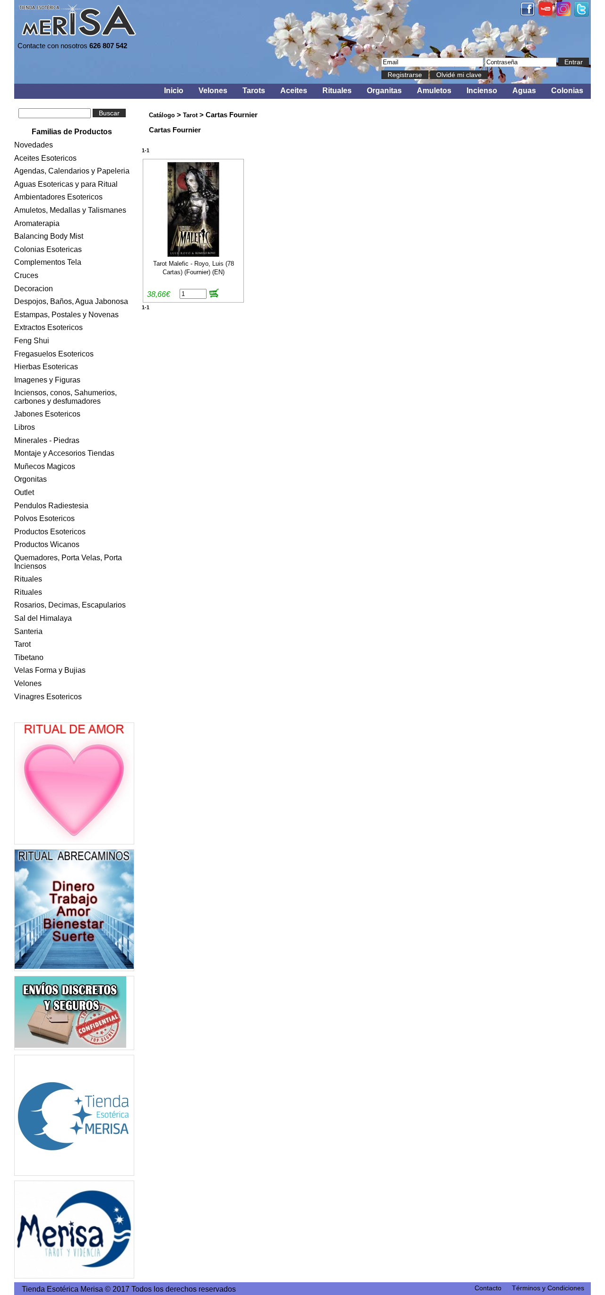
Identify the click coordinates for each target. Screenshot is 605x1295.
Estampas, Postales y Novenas (66, 315)
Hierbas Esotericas (46, 367)
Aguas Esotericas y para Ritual (66, 184)
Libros (24, 427)
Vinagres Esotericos (48, 697)
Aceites (293, 91)
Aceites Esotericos (45, 158)
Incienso (482, 91)
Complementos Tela (47, 262)
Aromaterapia (37, 223)
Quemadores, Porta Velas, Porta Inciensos (68, 562)
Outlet (24, 492)
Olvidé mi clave (459, 74)
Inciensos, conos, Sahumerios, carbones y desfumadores (65, 397)
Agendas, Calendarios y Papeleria (72, 171)
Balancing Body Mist (48, 236)
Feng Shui (31, 341)
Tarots (253, 91)
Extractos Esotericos (48, 327)
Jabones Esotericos (47, 414)
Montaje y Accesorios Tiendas (64, 453)
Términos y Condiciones (548, 1288)
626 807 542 (108, 46)
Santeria (28, 631)
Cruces (26, 275)
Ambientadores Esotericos (58, 197)
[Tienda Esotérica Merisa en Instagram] (563, 13)
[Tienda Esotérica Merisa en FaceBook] (527, 13)
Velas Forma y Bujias (50, 670)
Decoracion (33, 289)
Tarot (22, 644)
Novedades (33, 145)
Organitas (384, 91)
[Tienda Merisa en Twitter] (581, 14)
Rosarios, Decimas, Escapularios (70, 605)
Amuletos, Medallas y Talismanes (70, 210)
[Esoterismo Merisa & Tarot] (74, 1229)
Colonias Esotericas (48, 249)
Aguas (524, 91)
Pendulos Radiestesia (51, 506)
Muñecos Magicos (44, 466)
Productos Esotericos (50, 532)
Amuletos (434, 91)
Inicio (173, 91)
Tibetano (28, 657)
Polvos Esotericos (44, 518)
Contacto (488, 1288)
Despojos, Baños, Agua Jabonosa (71, 301)
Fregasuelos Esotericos (54, 354)
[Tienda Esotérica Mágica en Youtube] (545, 13)
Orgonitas (30, 479)
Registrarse (405, 74)
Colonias (567, 91)
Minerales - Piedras (46, 440)
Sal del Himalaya (43, 618)
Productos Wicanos (46, 544)
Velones (213, 91)
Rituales (337, 91)
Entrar (573, 62)
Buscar (109, 113)
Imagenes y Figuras (47, 380)
